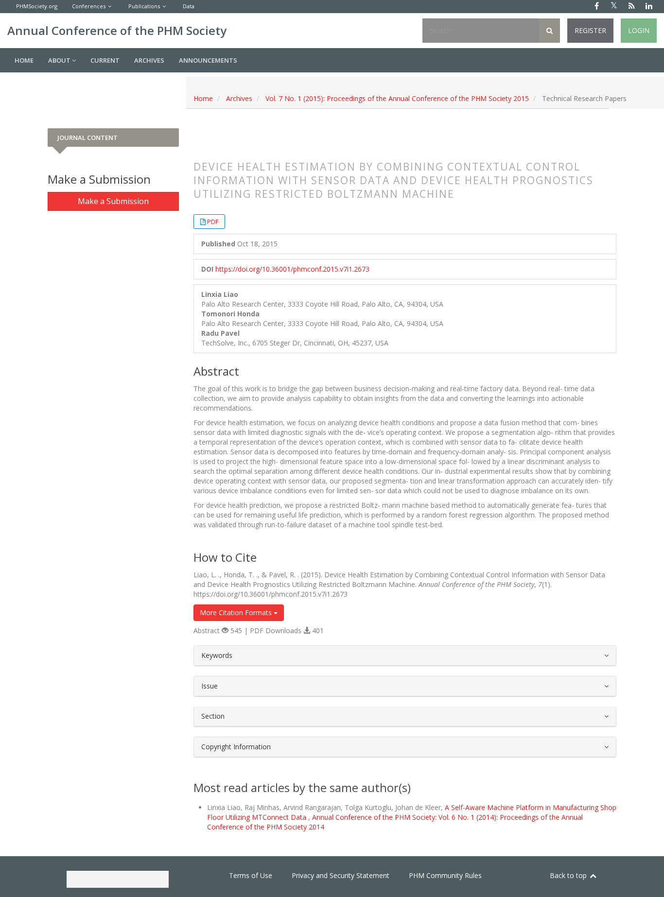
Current (105, 60)
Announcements (208, 60)
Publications (144, 6)
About (60, 60)
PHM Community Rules (445, 875)
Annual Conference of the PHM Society (117, 30)
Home (24, 60)
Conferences (88, 6)
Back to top (569, 875)
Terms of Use (250, 875)
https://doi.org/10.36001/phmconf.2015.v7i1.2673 (292, 269)
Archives (149, 60)
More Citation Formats (237, 612)
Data (188, 6)
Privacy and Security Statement (340, 875)
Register (590, 30)
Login (638, 30)
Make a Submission (113, 201)
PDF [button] (212, 221)
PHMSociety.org (36, 6)
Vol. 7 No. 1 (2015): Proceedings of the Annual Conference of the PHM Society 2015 (397, 98)
